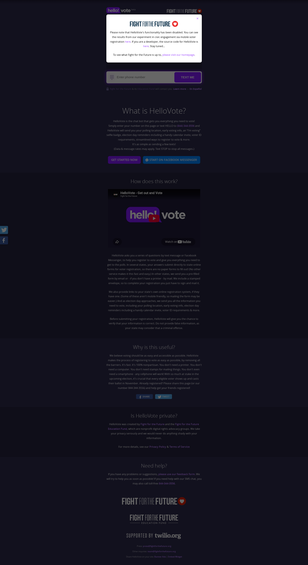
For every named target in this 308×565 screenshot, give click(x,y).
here (128, 41)
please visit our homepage (178, 55)
